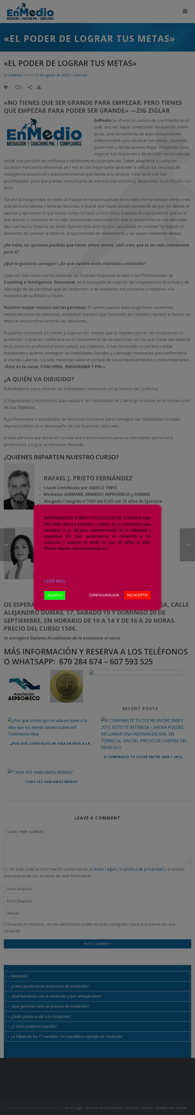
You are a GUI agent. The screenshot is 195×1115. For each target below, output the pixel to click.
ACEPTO (54, 595)
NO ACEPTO (137, 595)
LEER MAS (54, 581)
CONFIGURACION (104, 595)
